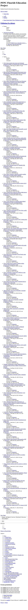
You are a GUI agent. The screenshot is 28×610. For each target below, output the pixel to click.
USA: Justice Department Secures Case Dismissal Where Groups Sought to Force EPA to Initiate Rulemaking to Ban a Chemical (14, 82)
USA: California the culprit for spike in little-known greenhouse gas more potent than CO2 (15, 193)
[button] (4, 54)
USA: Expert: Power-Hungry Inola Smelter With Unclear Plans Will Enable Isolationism (14, 120)
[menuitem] (4, 16)
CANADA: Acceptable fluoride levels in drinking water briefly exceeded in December (14, 148)
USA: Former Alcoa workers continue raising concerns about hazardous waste (13, 264)
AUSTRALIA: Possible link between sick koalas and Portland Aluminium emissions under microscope (14, 430)
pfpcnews (10, 44)
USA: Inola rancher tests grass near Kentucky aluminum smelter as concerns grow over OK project (15, 63)
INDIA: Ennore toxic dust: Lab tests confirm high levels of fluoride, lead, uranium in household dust (14, 138)
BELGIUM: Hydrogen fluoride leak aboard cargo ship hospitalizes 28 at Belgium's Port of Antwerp (14, 73)
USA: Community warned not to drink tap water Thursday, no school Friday (14, 273)
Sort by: (14, 517)
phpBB (8, 600)
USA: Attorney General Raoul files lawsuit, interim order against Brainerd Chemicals (15, 336)
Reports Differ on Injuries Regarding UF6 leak (14, 480)
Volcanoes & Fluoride (8, 32)
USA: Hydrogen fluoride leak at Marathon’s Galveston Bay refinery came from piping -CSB (14, 384)
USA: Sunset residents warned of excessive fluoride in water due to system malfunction (15, 318)
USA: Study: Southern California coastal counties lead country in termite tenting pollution (14, 175)
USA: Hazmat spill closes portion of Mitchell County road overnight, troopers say (13, 327)
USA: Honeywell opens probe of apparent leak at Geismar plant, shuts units (14, 282)
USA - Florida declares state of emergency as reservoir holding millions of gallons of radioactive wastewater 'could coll (14, 403)
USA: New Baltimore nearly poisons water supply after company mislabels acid (14, 345)
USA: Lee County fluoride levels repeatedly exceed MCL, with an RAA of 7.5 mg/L (15, 129)
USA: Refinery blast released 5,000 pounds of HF (14, 439)
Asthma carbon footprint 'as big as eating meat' (14, 447)
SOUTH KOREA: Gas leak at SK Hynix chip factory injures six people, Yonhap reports (14, 111)
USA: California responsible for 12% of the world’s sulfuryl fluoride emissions (15, 211)
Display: (4, 517)
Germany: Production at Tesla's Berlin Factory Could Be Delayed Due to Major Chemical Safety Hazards (14, 365)
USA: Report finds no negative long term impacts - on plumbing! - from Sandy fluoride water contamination (14, 355)
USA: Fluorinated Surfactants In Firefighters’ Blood (15, 472)
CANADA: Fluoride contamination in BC (13, 412)
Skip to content (4, 11)
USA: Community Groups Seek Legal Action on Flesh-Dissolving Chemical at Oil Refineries (14, 102)
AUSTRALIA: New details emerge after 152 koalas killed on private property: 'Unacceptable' (15, 229)
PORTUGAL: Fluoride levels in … (19, 43)
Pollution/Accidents (8, 23)
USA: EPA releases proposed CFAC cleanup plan (14, 237)
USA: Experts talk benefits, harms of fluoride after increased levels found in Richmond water (14, 157)
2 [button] (3, 53)
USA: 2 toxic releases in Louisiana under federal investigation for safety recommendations (14, 202)
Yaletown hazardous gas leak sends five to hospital (14, 497)
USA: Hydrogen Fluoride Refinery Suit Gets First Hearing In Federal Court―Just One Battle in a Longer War (14, 93)
